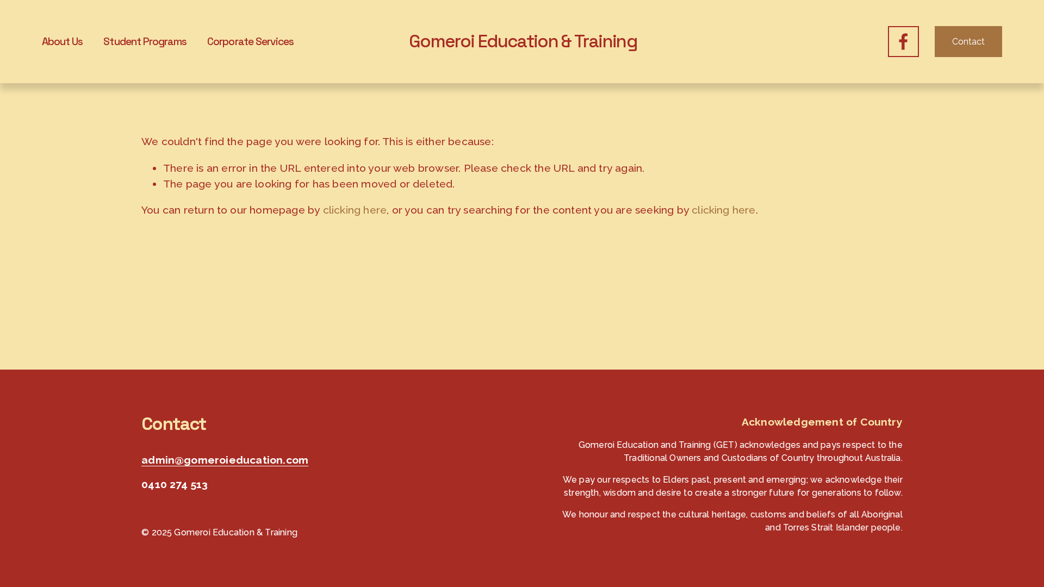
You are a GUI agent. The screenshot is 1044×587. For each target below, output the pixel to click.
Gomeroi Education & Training (523, 41)
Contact (968, 41)
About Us (62, 41)
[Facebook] (903, 41)
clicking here (355, 210)
